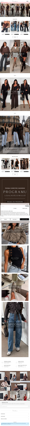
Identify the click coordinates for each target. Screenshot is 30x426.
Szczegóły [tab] (15, 208)
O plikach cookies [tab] (24, 208)
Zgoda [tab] (5, 208)
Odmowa (5, 219)
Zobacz (15, 75)
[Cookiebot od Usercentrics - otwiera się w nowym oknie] (25, 206)
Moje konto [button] (3, 416)
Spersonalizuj (14, 219)
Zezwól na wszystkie (24, 219)
